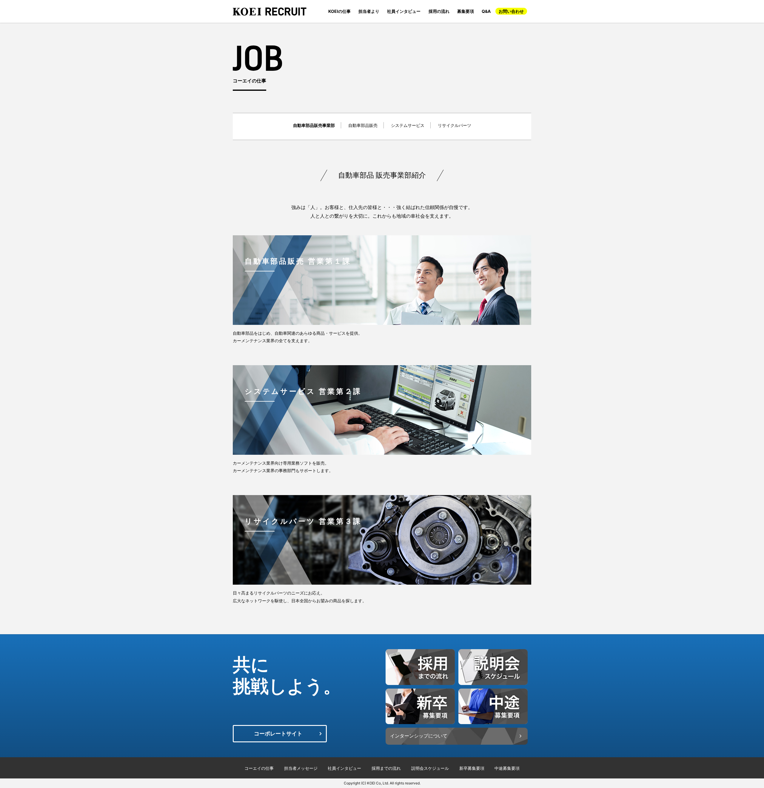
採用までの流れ (386, 767)
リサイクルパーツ (454, 125)
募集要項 (465, 11)
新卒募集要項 (471, 767)
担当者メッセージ (301, 767)
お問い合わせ (511, 11)
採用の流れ (439, 11)
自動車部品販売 (363, 125)
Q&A (486, 11)
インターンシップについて (418, 736)
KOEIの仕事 (339, 11)
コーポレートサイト (278, 733)
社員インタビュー (403, 11)
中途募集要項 (507, 767)
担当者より (368, 11)
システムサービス (407, 125)
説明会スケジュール (430, 767)
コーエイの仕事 (259, 767)
